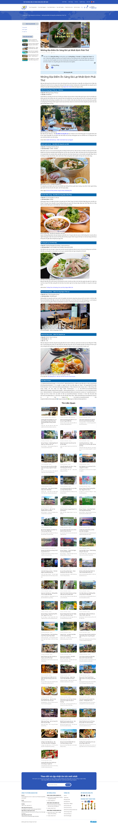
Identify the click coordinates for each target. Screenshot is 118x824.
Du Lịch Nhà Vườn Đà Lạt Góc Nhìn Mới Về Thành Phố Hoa (68, 530)
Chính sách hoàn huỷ (68, 807)
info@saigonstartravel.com (26, 801)
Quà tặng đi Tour (67, 801)
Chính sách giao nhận (68, 811)
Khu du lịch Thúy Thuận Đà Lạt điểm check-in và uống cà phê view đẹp (87, 678)
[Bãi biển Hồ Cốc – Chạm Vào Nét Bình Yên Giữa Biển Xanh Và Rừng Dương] (25, 48)
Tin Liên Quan (68, 403)
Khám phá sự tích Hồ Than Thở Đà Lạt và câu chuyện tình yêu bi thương (68, 700)
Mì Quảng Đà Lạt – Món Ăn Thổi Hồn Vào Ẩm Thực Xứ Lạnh (61, 376)
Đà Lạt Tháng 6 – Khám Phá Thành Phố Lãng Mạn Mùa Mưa (87, 509)
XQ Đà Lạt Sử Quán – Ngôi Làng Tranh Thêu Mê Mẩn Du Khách (67, 677)
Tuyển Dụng (82, 1)
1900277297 (93, 7)
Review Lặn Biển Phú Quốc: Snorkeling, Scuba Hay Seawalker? (33, 40)
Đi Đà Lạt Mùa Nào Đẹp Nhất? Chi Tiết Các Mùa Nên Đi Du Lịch (87, 571)
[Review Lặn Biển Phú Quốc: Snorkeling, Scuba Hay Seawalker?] (25, 40)
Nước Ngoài (24, 29)
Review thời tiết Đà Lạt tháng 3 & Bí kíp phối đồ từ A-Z (49, 551)
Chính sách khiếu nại (67, 813)
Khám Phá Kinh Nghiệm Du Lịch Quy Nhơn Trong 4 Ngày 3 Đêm (33, 52)
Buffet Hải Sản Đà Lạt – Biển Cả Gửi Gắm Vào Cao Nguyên (60, 140)
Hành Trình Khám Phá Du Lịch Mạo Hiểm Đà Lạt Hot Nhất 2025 (68, 593)
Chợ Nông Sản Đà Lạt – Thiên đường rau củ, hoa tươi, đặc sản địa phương (87, 444)
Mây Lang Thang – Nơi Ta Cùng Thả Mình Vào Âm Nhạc (49, 722)
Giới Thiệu (64, 1)
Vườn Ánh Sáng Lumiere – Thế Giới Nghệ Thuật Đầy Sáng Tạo (49, 571)
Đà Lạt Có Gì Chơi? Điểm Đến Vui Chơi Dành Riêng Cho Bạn (67, 742)
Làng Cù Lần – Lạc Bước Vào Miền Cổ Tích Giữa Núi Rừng (68, 635)
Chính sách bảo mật (67, 805)
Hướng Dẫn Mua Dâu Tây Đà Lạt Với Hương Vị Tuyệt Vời (48, 763)
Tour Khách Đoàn (51, 7)
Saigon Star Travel (67, 86)
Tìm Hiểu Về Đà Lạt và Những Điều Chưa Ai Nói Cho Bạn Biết (87, 593)
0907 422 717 (29, 805)
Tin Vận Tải (24, 31)
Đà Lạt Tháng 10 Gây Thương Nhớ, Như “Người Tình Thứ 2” (87, 489)
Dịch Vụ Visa (76, 7)
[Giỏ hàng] (87, 7)
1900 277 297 (24, 805)
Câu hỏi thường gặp (67, 815)
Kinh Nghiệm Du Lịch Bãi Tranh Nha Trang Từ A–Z (33, 59)
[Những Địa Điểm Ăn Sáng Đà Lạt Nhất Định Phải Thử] (49, 411)
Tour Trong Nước (32, 7)
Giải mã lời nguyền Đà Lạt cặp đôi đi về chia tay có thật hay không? (87, 420)
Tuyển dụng (66, 797)
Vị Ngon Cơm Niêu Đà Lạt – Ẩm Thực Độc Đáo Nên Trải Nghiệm (48, 742)
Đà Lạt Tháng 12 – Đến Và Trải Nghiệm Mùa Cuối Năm (48, 509)
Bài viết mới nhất (27, 36)
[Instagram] (87, 795)
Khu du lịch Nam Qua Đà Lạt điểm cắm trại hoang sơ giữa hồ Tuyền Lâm (49, 468)
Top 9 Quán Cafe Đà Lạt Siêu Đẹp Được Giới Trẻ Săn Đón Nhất (87, 657)
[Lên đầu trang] (116, 820)
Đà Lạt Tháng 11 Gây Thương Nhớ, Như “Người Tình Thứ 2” (49, 614)
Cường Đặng (55, 65)
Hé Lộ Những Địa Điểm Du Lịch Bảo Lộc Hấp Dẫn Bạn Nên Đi (68, 489)
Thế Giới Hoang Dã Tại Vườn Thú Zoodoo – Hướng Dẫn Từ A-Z (86, 699)
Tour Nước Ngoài (42, 7)
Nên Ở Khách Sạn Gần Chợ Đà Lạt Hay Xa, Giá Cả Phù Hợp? (49, 657)
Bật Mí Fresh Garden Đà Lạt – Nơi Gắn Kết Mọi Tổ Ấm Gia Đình (68, 722)
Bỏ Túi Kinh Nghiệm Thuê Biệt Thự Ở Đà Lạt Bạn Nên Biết (49, 530)
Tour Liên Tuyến (60, 7)
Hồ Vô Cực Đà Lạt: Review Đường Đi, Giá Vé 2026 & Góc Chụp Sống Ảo (33, 44)
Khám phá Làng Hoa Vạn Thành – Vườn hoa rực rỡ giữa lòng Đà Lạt (33, 55)
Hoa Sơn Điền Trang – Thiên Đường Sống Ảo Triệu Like (87, 551)
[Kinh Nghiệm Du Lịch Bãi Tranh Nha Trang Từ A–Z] (25, 59)
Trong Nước (24, 27)
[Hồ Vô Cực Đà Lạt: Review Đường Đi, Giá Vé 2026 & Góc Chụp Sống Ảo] (25, 44)
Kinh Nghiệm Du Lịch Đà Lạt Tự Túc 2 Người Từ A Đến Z (87, 467)
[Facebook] (82, 795)
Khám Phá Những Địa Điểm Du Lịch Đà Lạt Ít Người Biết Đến (68, 420)
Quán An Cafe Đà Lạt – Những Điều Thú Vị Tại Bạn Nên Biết (49, 593)
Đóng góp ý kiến (67, 799)
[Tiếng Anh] (93, 2)
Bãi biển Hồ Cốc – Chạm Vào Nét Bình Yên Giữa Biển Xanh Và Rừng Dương (33, 48)
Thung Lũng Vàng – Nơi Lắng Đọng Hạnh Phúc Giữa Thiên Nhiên (49, 635)
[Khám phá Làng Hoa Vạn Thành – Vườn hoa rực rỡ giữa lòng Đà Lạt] (25, 55)
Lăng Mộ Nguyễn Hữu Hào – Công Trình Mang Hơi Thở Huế (68, 467)
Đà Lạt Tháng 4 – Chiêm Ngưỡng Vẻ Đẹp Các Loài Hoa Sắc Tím (49, 443)
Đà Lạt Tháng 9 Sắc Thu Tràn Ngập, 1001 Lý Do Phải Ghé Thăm (68, 614)
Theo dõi (68, 784)
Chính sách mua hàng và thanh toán (70, 809)
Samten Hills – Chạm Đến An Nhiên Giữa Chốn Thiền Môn (49, 489)
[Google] (89, 795)
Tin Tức (76, 1)
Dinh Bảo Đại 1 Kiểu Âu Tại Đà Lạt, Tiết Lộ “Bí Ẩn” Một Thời (87, 614)
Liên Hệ (88, 1)
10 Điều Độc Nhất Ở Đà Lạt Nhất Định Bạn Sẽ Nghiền (86, 530)
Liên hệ (65, 795)
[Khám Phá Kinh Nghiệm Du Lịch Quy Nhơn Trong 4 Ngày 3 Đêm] (25, 52)
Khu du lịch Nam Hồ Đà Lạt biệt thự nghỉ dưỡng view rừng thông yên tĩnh (87, 636)
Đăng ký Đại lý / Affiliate (68, 803)
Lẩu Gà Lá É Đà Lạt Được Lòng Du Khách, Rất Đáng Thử (59, 190)
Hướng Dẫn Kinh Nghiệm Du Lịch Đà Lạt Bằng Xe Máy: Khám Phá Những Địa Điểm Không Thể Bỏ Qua (49, 421)
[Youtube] (84, 795)
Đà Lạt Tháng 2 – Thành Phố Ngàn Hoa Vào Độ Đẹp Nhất (68, 551)
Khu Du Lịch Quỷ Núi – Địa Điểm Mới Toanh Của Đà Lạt (67, 657)
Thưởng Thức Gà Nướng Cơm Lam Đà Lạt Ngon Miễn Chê (59, 287)
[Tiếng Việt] (91, 2)
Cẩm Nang (70, 1)
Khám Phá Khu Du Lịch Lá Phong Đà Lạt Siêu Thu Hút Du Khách (86, 722)
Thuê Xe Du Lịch (68, 7)
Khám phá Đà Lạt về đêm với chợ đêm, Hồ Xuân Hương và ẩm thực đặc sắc (49, 678)
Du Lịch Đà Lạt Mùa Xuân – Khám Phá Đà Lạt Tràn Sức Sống (68, 571)
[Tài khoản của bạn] (84, 7)
